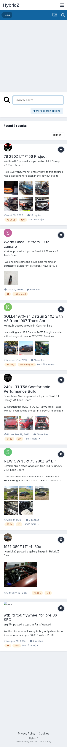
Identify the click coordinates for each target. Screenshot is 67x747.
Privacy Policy (26, 733)
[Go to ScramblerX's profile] (8, 452)
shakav (8, 251)
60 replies (42, 434)
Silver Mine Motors (15, 396)
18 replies (36, 215)
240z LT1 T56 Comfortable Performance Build (27, 389)
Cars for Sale (44, 325)
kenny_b (9, 325)
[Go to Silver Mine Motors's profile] (8, 378)
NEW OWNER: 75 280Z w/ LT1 (30, 461)
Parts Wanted (43, 624)
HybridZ (11, 5)
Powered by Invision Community (33, 741)
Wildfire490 (11, 161)
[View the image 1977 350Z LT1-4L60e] (20, 574)
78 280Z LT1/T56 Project (25, 156)
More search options (47, 110)
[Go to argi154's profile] (8, 606)
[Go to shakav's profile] (8, 233)
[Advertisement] (33, 55)
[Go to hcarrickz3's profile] (8, 537)
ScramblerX (11, 466)
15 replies (39, 359)
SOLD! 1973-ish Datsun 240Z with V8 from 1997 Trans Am (33, 318)
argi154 (8, 624)
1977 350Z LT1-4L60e (22, 546)
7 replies (33, 519)
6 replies (34, 289)
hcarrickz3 (10, 551)
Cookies (44, 733)
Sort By (57, 135)
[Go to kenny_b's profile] (8, 307)
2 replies (37, 640)
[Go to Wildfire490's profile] (8, 147)
